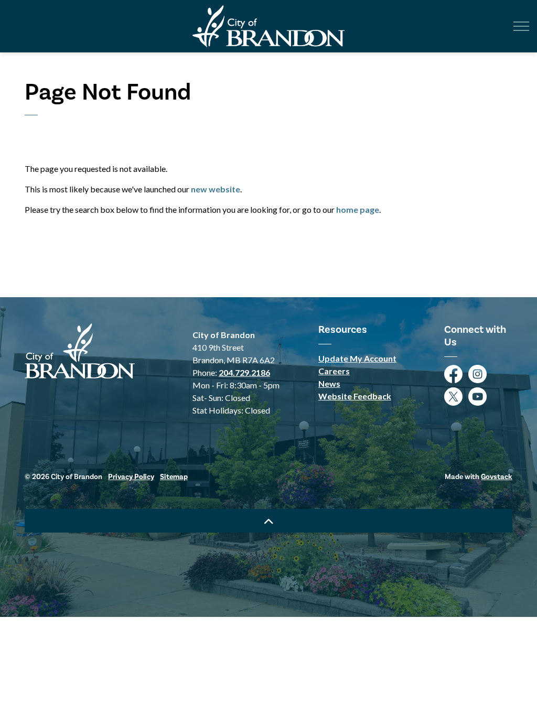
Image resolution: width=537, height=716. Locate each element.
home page (357, 209)
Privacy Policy (131, 477)
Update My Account (357, 358)
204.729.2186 (244, 372)
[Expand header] (521, 26)
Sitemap (174, 477)
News (329, 383)
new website (215, 189)
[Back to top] (268, 521)
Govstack (496, 477)
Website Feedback (354, 396)
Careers (334, 371)
